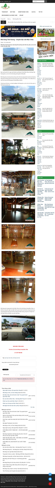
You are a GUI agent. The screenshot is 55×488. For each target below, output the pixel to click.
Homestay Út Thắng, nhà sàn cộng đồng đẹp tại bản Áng (47, 148)
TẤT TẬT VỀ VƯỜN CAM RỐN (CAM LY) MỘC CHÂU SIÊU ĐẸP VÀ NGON (47, 96)
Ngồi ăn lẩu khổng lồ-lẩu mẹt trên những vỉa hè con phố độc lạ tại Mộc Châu (15, 416)
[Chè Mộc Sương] (45, 32)
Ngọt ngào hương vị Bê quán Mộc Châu (12, 390)
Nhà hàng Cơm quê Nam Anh (9, 451)
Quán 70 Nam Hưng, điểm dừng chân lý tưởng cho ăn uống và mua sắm (15, 465)
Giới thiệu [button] (12, 11)
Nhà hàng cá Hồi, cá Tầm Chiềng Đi (11, 392)
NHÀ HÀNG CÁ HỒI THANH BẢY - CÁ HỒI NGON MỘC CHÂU (15, 430)
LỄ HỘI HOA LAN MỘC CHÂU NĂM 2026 (16, 22)
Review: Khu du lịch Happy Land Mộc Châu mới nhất (49, 199)
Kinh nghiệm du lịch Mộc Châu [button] (9, 15)
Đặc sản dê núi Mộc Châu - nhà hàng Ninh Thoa (14, 398)
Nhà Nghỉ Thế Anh (7, 423)
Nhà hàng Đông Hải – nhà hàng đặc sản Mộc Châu (14, 449)
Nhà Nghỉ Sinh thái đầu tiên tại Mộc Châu (12, 405)
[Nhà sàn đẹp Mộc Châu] (45, 49)
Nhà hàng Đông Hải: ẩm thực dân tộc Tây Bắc (13, 462)
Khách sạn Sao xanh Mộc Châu (10, 401)
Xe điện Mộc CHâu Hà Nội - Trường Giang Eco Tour (49, 214)
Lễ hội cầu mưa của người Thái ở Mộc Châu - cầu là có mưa (49, 190)
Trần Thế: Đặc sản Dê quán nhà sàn (11, 471)
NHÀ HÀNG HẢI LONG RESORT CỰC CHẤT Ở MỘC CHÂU (14, 442)
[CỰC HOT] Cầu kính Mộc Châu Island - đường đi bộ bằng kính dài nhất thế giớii (48, 65)
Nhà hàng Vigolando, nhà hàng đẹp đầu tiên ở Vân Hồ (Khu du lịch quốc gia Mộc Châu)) (15, 434)
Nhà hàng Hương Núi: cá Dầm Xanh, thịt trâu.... (13, 456)
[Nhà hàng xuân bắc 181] (18, 31)
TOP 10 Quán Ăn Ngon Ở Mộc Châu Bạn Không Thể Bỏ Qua (47, 80)
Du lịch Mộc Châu (12, 486)
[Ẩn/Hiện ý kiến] (17, 375)
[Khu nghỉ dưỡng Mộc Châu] (46, 26)
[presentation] (51, 22)
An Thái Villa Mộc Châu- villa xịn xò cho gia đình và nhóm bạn (49, 182)
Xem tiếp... (33, 407)
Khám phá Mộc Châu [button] (23, 11)
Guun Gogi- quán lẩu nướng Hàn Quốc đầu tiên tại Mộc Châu (15, 420)
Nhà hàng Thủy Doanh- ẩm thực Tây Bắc (12, 468)
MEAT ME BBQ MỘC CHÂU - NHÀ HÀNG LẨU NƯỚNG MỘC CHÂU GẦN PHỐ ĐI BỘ (15, 438)
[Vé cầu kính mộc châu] (46, 38)
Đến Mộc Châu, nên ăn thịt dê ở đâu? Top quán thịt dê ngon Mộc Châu (15, 395)
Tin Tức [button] (41, 11)
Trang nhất (5, 11)
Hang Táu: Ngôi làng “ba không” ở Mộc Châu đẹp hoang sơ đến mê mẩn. (47, 110)
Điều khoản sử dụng (33, 486)
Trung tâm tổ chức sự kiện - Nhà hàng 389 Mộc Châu (15, 454)
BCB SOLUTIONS (24, 486)
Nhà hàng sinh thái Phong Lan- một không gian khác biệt (15, 459)
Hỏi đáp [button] (21, 15)
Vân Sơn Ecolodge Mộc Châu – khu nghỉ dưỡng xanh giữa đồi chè (47, 167)
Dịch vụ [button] (34, 11)
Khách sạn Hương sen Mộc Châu (10, 403)
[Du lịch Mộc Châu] (5, 6)
